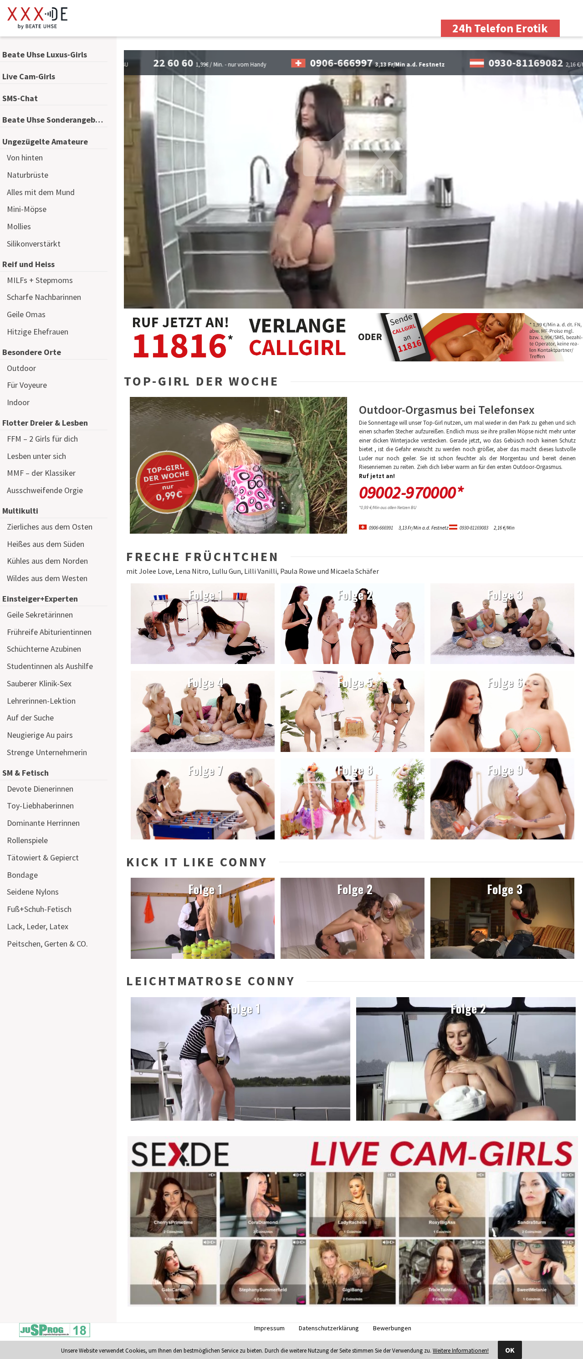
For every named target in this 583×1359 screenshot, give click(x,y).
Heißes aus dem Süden (45, 544)
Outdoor (21, 368)
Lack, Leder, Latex (37, 926)
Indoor (18, 402)
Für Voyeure (27, 385)
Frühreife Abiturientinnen (49, 632)
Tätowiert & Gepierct (43, 857)
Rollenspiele (27, 840)
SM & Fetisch (25, 772)
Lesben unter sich (36, 456)
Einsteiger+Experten (40, 598)
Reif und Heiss (28, 264)
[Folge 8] (352, 837)
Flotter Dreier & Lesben (45, 422)
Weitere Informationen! (461, 1350)
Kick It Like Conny (197, 862)
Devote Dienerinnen (40, 788)
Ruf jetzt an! (377, 476)
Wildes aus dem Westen (47, 578)
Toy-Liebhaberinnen (40, 805)
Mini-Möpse (26, 209)
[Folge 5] (352, 750)
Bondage (22, 875)
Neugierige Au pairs (40, 735)
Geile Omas (26, 314)
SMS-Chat (20, 98)
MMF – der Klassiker (41, 473)
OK (510, 1349)
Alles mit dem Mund (41, 192)
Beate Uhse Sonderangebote (54, 119)
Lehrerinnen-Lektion (41, 700)
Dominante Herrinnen (43, 823)
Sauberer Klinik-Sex (39, 683)
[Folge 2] (352, 662)
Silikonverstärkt (34, 243)
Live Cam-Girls (28, 76)
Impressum (269, 1328)
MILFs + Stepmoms (40, 280)
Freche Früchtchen (202, 556)
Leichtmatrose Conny (210, 981)
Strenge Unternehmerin (47, 752)
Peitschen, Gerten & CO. (47, 943)
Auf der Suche (30, 717)
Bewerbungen (392, 1328)
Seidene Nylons (33, 891)
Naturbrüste (27, 175)
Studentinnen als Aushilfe (50, 666)
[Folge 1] (202, 662)
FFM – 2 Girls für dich (42, 438)
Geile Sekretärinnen (40, 614)
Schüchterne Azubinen (44, 648)
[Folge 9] (502, 837)
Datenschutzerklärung (329, 1328)
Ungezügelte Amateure (45, 141)
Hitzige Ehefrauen (37, 331)
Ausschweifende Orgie (45, 490)
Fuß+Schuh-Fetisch (39, 909)
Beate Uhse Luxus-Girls (44, 54)
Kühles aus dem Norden (47, 561)
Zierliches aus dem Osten (49, 526)
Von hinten (25, 157)
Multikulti (20, 510)
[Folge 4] (202, 750)
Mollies (19, 226)
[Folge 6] (502, 750)
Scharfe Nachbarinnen (44, 297)
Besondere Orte (31, 352)
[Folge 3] (502, 662)
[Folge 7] (202, 837)
